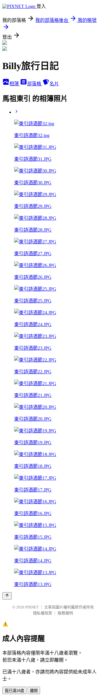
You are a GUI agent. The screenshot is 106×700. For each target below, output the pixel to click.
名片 (54, 83)
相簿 (14, 83)
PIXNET (32, 607)
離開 (34, 690)
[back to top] (7, 596)
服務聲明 (65, 613)
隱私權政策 (42, 613)
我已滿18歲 (14, 690)
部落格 (34, 83)
